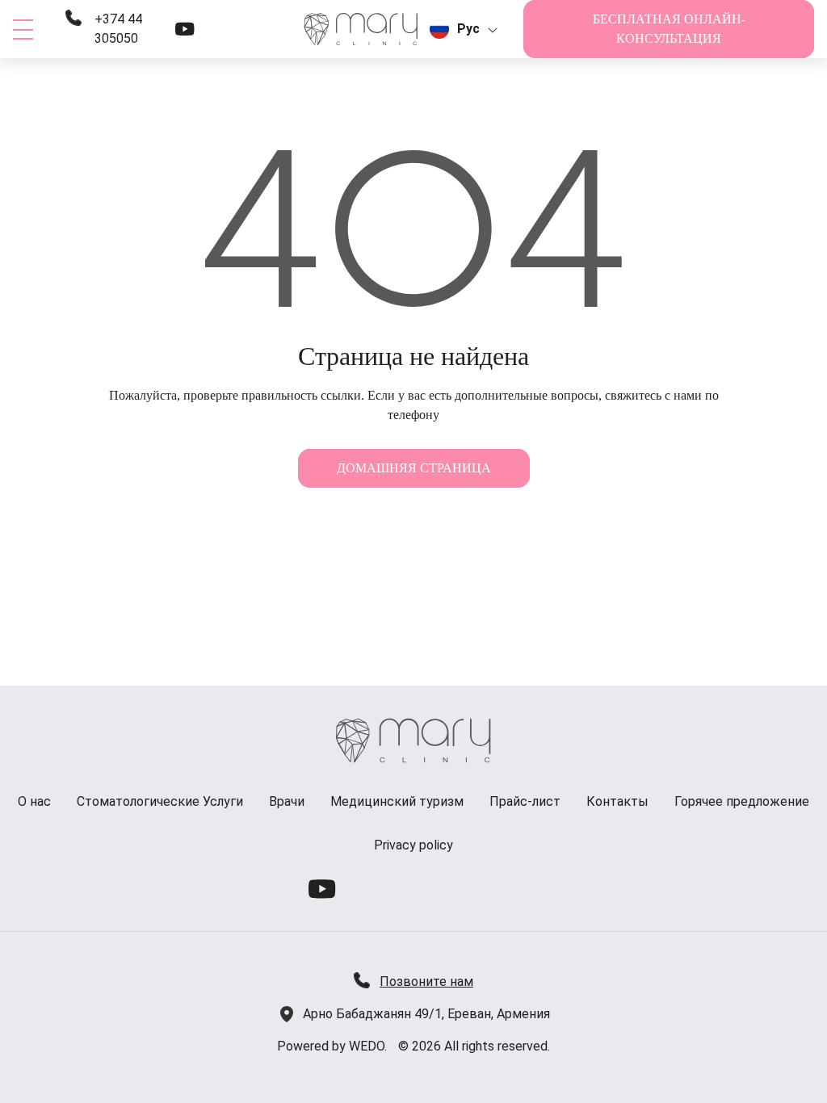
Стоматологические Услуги (160, 801)
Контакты (617, 801)
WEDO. (368, 1046)
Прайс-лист (524, 801)
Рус (468, 28)
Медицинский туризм (397, 801)
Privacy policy (413, 845)
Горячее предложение (741, 801)
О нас (34, 801)
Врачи (286, 801)
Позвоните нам (426, 981)
